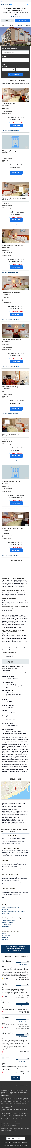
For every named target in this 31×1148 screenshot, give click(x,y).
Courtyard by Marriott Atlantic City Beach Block (13, 911)
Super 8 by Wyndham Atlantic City (10, 907)
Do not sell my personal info (9, 1125)
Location (19, 25)
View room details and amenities (10, 130)
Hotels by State (6, 1123)
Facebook (17, 1128)
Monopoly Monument (7, 922)
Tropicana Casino (6, 924)
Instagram (3, 1130)
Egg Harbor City (6, 935)
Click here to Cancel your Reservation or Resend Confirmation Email (13, 1106)
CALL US (8, 20)
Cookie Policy (23, 1142)
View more (15, 1077)
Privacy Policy (16, 1142)
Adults (4, 66)
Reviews (27, 25)
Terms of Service (8, 1142)
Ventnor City (5, 937)
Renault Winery (6, 926)
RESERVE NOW (22, 20)
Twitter (22, 1128)
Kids (17, 66)
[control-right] (28, 36)
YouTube (27, 1128)
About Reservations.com (7, 1122)
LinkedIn (9, 1130)
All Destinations (18, 1122)
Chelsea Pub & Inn (6, 913)
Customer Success (15, 1123)
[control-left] (3, 36)
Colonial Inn (5, 909)
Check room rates (15, 74)
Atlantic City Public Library (8, 920)
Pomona (4, 933)
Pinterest (14, 1130)
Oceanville (5, 939)
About (11, 25)
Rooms (4, 25)
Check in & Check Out (9, 49)
